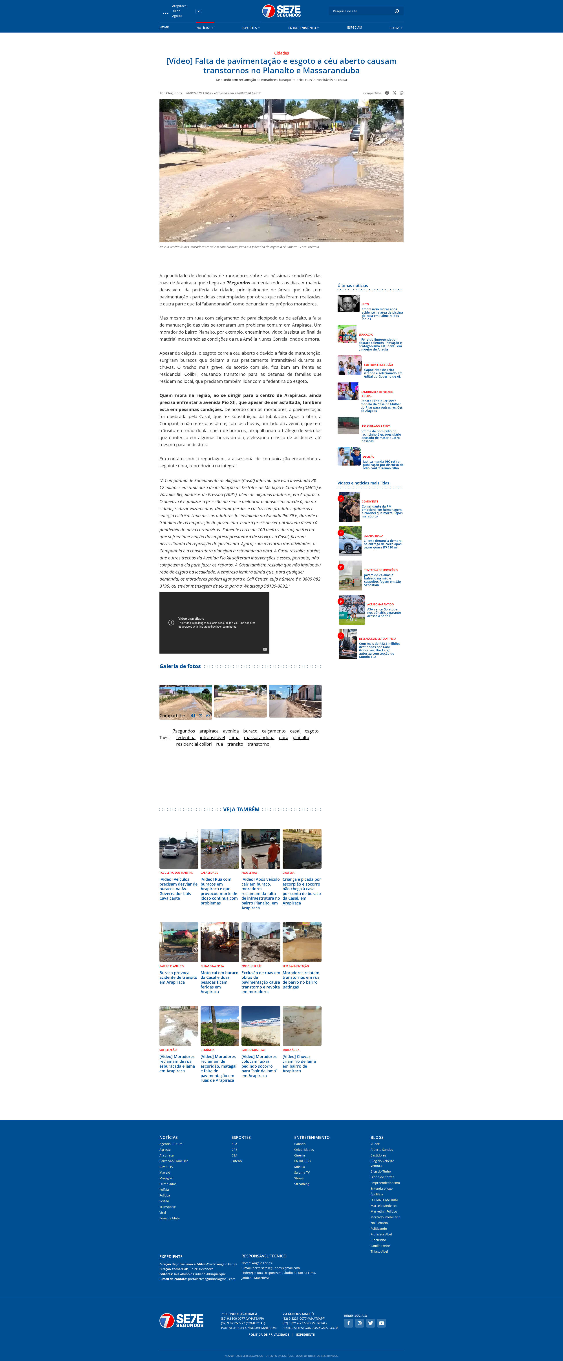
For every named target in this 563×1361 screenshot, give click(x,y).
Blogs (394, 28)
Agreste (165, 1149)
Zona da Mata (169, 1218)
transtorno (258, 744)
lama (234, 737)
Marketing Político (384, 1211)
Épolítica (377, 1194)
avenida (231, 731)
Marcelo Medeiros (384, 1206)
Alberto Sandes (382, 1149)
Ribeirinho (378, 1240)
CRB (235, 1149)
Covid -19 (166, 1167)
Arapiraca (166, 1155)
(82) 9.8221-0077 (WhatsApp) (304, 1318)
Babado (299, 1144)
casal (295, 731)
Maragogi (166, 1178)
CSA (234, 1155)
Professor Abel (381, 1234)
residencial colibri (194, 744)
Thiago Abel (379, 1251)
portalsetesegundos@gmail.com (249, 1328)
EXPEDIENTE (171, 1256)
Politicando (379, 1228)
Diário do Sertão (382, 1177)
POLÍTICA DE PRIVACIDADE (269, 1334)
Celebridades (304, 1149)
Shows (299, 1178)
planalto (301, 737)
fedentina (186, 737)
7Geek (375, 1144)
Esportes (249, 28)
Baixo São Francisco (173, 1161)
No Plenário (379, 1223)
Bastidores (378, 1155)
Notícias (203, 28)
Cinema (299, 1155)
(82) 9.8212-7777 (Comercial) (243, 1323)
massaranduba (259, 737)
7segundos (184, 731)
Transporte (167, 1207)
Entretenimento (302, 28)
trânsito (235, 744)
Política (164, 1195)
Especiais (354, 27)
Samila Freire (380, 1246)
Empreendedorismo (385, 1183)
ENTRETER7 (302, 1161)
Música (299, 1167)
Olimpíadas (167, 1184)
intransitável (212, 737)
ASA (234, 1144)
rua (219, 744)
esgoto (312, 731)
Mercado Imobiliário (385, 1217)
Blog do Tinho (381, 1171)
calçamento (274, 731)
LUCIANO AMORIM (384, 1200)
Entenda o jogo (382, 1188)
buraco (250, 731)
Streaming (301, 1184)
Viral (162, 1212)
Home (164, 27)
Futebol (237, 1161)
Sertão (164, 1201)
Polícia (164, 1189)
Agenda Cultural (171, 1144)
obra (283, 737)
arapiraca (209, 731)
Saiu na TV (302, 1172)
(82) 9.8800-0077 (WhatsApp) (242, 1318)
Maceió (164, 1172)
